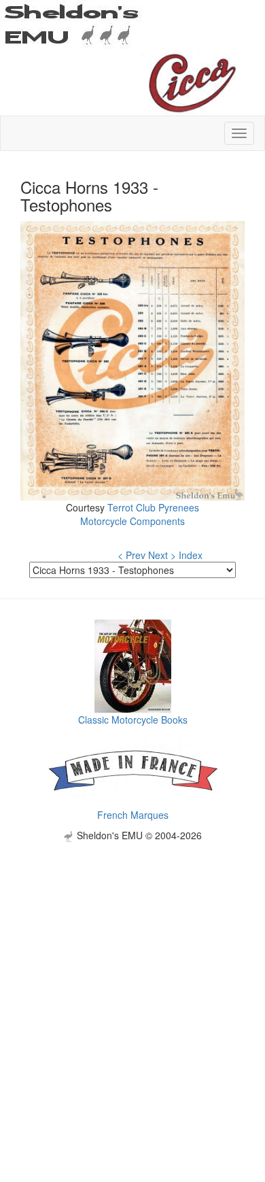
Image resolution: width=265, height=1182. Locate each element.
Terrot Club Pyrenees (153, 507)
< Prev (131, 555)
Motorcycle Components (132, 521)
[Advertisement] (132, 974)
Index (190, 555)
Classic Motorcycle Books (133, 719)
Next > (162, 555)
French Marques (133, 815)
